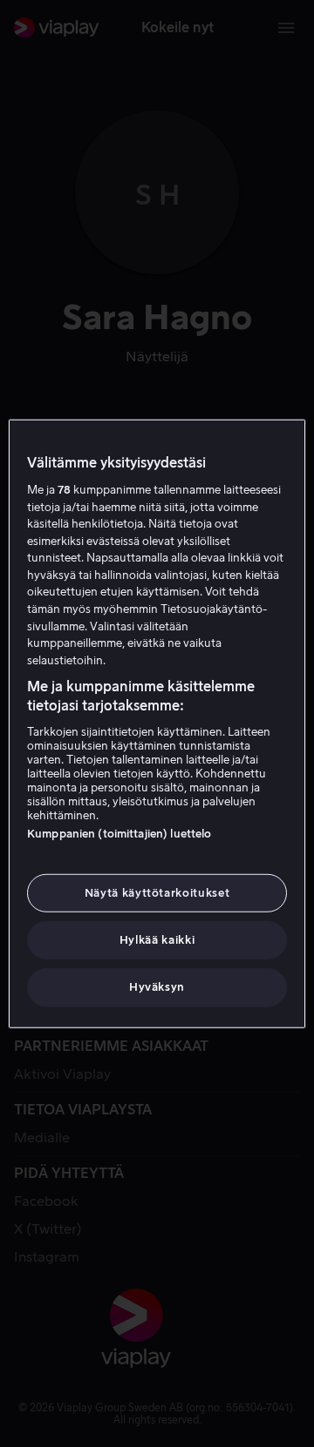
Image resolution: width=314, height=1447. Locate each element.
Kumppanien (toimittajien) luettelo (119, 833)
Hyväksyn (157, 987)
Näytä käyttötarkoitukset (157, 892)
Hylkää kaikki (157, 940)
